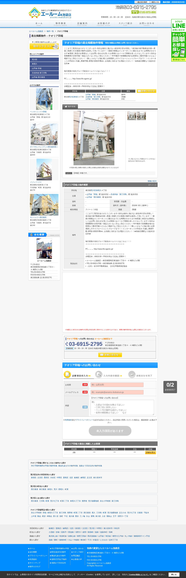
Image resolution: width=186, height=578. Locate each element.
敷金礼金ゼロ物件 (58, 556)
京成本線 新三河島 (39, 73)
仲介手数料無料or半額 (60, 548)
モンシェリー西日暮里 (38, 217)
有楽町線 (62, 536)
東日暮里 (42, 489)
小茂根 (51, 532)
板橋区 (76, 478)
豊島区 (65, 478)
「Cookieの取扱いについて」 (138, 575)
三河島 (42, 501)
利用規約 (68, 420)
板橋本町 (62, 540)
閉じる (174, 575)
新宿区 (33, 478)
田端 (93, 94)
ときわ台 (103, 540)
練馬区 (83, 478)
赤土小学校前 (105, 501)
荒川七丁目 (54, 501)
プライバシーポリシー (84, 420)
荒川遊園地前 (93, 501)
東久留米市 (97, 478)
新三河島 (97, 97)
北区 (71, 478)
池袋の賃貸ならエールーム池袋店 (103, 548)
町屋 (66, 489)
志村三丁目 (113, 540)
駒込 (39, 516)
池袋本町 (103, 532)
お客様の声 (77, 559)
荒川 (55, 489)
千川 (89, 540)
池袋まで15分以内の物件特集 (90, 466)
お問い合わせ (78, 548)
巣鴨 (92, 516)
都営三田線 (81, 536)
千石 (66, 516)
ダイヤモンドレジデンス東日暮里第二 (44, 147)
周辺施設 (76, 556)
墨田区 (46, 478)
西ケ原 (55, 516)
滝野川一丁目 (123, 516)
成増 (84, 532)
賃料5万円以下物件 (59, 559)
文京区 (40, 478)
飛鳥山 (109, 516)
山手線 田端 (36, 68)
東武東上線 (53, 536)
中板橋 (76, 540)
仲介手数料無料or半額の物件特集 (44, 466)
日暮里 (140, 513)
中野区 (59, 478)
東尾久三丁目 (75, 501)
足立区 (89, 478)
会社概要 (33, 552)
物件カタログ (35, 566)
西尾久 (61, 489)
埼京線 (108, 536)
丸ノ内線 (128, 536)
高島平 (63, 532)
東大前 (98, 516)
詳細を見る (150, 452)
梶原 (44, 516)
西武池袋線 (92, 536)
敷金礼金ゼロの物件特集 (68, 466)
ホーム (32, 548)
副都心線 (71, 536)
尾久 (93, 513)
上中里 (33, 516)
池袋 (96, 532)
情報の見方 (152, 181)
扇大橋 (71, 516)
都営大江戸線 (117, 536)
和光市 (117, 528)
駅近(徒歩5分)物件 (58, 552)
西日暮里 (95, 99)
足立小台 (122, 513)
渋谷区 (53, 478)
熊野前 (84, 501)
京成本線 (89, 97)
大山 (70, 540)
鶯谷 (77, 516)
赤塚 (57, 532)
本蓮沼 (95, 540)
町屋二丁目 (64, 501)
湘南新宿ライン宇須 (142, 536)
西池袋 (71, 532)
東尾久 (76, 97)
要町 (56, 540)
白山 (88, 516)
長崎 (110, 532)
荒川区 (71, 97)
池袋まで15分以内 (58, 563)
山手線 (88, 94)
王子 (114, 516)
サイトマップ (35, 563)
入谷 (103, 516)
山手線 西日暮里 (38, 77)
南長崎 (90, 532)
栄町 (61, 516)
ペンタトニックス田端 (38, 112)
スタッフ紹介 (78, 552)
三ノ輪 (82, 516)
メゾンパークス (36, 182)
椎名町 (83, 540)
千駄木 (146, 513)
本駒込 (49, 516)
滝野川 (78, 532)
